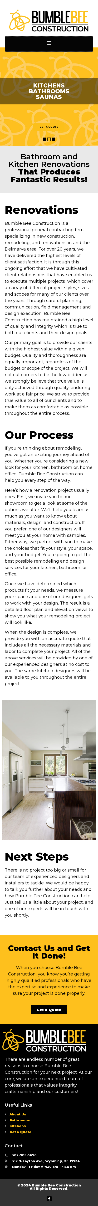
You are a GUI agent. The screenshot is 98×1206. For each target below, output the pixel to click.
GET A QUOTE (48, 126)
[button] (49, 43)
